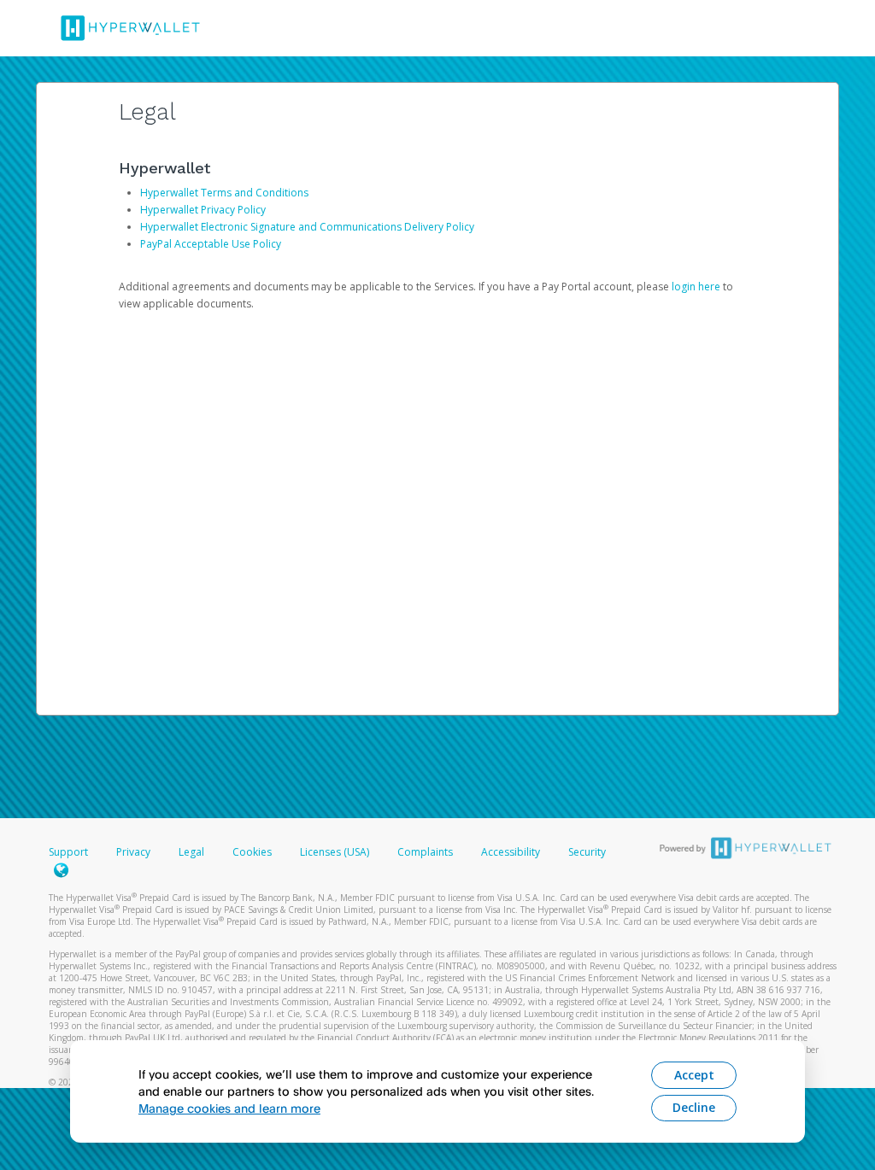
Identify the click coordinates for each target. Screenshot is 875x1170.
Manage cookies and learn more (229, 1108)
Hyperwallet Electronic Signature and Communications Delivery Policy (307, 226)
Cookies (252, 852)
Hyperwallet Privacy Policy (203, 209)
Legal (191, 852)
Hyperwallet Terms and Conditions (224, 192)
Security (587, 852)
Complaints (426, 852)
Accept (694, 1075)
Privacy (133, 852)
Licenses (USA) (336, 852)
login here (696, 286)
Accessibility (510, 852)
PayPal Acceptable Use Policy (210, 244)
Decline (693, 1107)
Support (68, 852)
